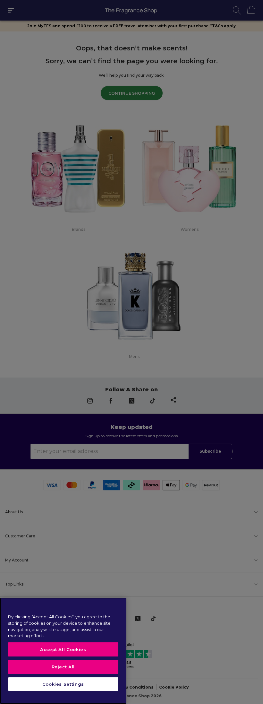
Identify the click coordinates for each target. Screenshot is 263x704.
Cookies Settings (63, 684)
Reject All (63, 666)
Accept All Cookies (63, 649)
